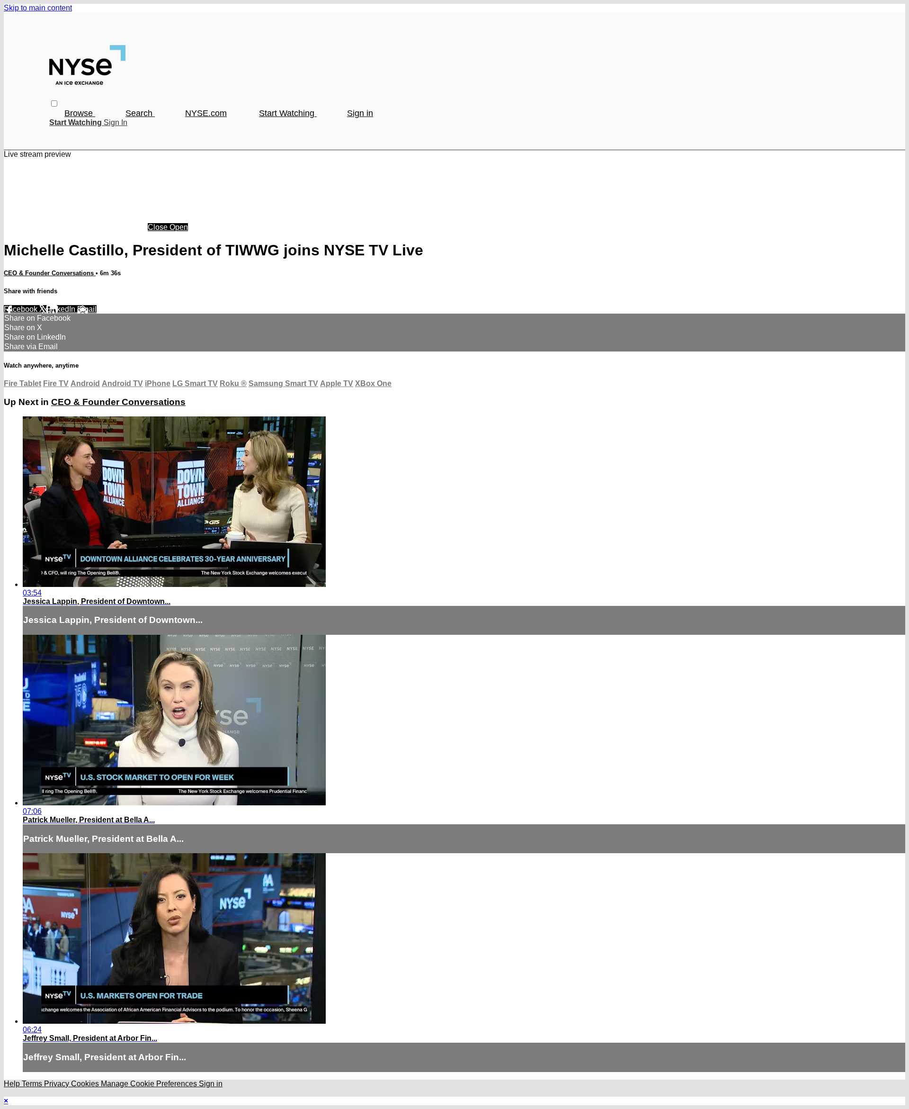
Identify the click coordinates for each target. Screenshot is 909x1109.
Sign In (115, 122)
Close (158, 227)
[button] (54, 103)
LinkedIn (61, 309)
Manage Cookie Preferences (150, 1084)
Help (13, 1084)
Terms (33, 1084)
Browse (79, 113)
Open (178, 227)
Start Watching (288, 113)
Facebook (21, 309)
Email (87, 309)
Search (140, 113)
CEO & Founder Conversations (50, 273)
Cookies (86, 1084)
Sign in (360, 113)
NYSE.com (206, 113)
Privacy (57, 1084)
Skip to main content (38, 8)
